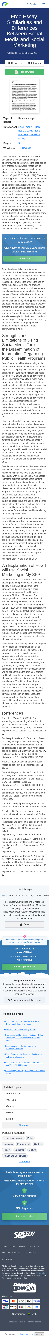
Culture (32, 1150)
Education (19, 1150)
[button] (5, 4)
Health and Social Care (15, 1156)
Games (10, 1106)
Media (9, 1118)
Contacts (16, 1252)
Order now (24, 258)
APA (3, 895)
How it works (33, 1246)
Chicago (30, 895)
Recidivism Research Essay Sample (20, 1029)
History (7, 1150)
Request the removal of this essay (26, 1000)
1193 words (24, 148)
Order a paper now (24, 966)
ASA (39, 895)
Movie (9, 1112)
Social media (25, 127)
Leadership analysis (13, 1138)
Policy (30, 1138)
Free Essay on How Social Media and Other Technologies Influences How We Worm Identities (24, 1038)
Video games (13, 1093)
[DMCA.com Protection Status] (24, 1288)
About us (6, 1252)
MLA (10, 895)
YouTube (11, 1100)
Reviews (21, 1246)
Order (4, 1246)
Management (23, 1144)
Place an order (24, 1216)
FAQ (25, 1252)
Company (8, 1144)
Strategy (38, 1144)
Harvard (19, 895)
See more (24, 1125)
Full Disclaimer (41, 1273)
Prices (12, 1246)
